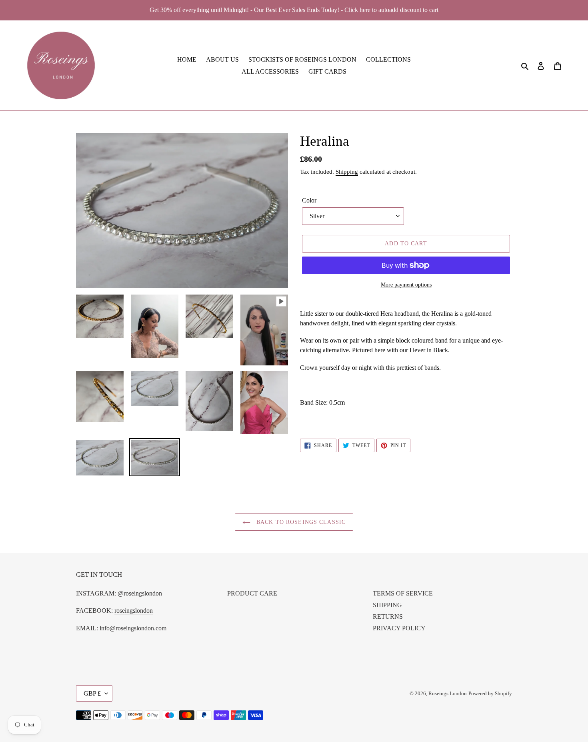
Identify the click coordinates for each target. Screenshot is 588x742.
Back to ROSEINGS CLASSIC (300, 522)
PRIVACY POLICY (399, 628)
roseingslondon (133, 610)
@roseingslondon (140, 593)
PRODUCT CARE (252, 593)
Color (309, 200)
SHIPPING (387, 605)
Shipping (347, 171)
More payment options (406, 285)
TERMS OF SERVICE (403, 593)
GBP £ (92, 693)
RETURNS (388, 616)
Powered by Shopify (490, 693)
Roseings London (447, 693)
